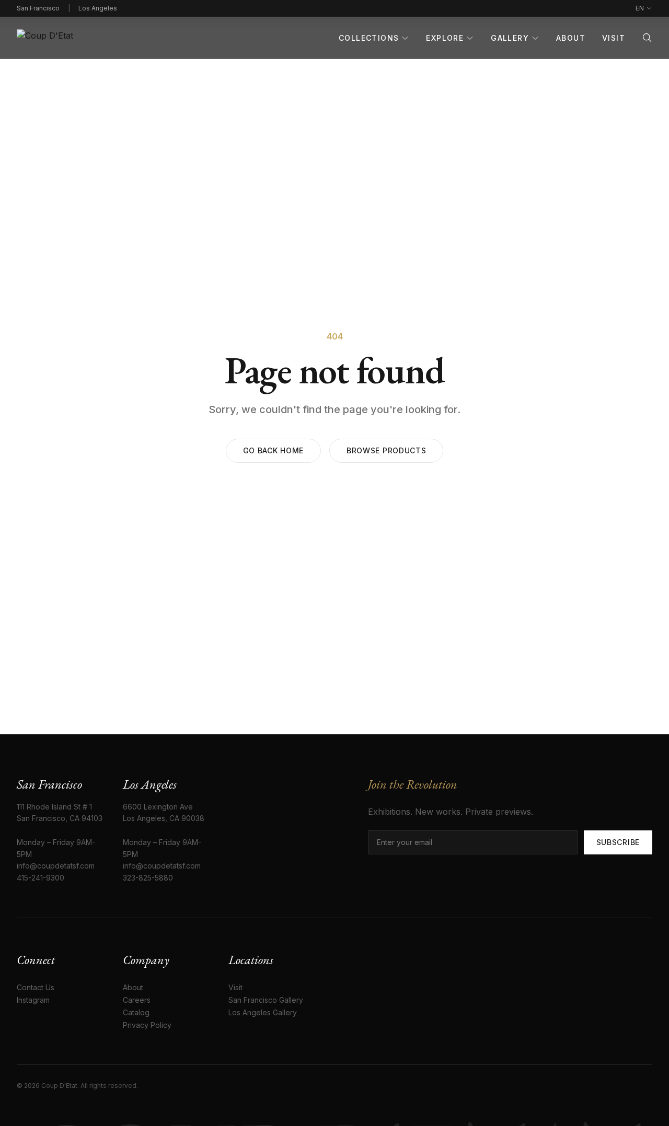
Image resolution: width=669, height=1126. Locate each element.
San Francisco (38, 8)
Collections (369, 37)
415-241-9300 (40, 877)
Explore (445, 37)
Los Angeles (97, 8)
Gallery (510, 37)
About (570, 37)
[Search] (647, 37)
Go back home (273, 450)
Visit (613, 37)
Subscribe (618, 842)
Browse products (386, 450)
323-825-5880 (148, 877)
